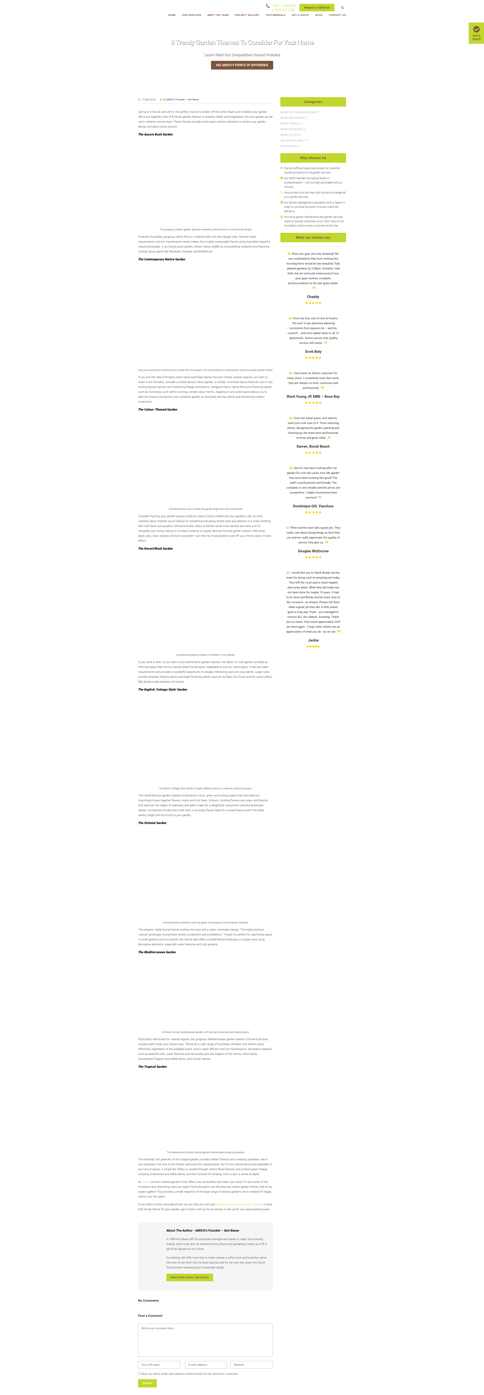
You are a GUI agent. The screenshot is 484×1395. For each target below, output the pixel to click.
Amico (145, 1182)
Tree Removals (288, 146)
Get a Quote (476, 37)
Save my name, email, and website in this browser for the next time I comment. (190, 1374)
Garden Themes (289, 123)
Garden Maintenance (292, 117)
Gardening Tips (289, 134)
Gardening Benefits (291, 129)
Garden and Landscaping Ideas (298, 112)
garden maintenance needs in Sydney (239, 1204)
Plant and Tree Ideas (291, 140)
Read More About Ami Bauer (190, 1277)
